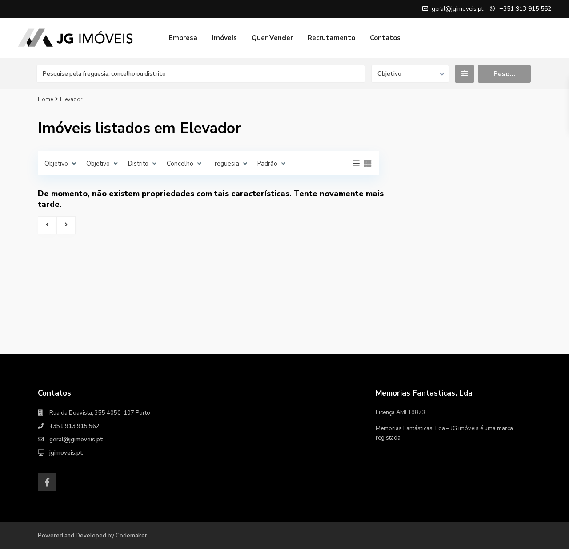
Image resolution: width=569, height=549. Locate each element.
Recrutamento (331, 37)
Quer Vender (272, 37)
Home (45, 99)
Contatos (385, 37)
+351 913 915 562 (74, 426)
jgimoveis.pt (66, 453)
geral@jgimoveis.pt (76, 440)
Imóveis (224, 37)
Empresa (183, 37)
